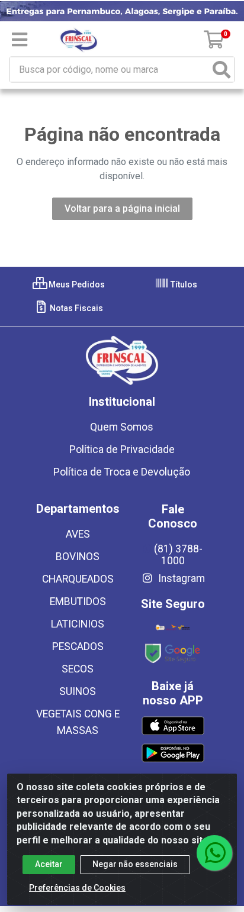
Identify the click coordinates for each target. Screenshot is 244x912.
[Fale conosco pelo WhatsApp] (214, 853)
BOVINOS (77, 556)
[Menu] (19, 39)
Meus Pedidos (76, 284)
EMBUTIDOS (78, 601)
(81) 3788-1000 (178, 555)
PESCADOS (78, 646)
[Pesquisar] (221, 69)
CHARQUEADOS (78, 579)
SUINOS (77, 691)
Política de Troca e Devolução (121, 472)
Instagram (180, 578)
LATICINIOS (77, 624)
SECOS (78, 669)
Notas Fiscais (75, 308)
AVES (78, 534)
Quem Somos (121, 427)
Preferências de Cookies (77, 887)
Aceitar (49, 864)
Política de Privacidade (122, 449)
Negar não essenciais (135, 864)
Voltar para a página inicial (122, 208)
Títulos (183, 284)
